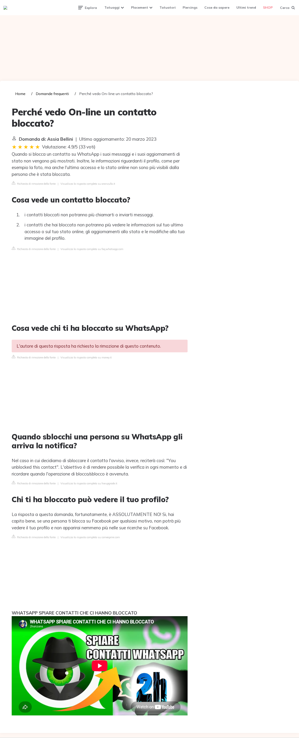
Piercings (190, 7)
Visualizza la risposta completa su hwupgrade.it (89, 483)
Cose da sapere (216, 7)
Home (20, 93)
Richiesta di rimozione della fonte (36, 183)
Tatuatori (168, 7)
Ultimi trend (246, 7)
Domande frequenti (52, 93)
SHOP (268, 7)
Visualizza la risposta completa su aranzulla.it (88, 183)
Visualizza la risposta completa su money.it (86, 357)
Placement (139, 7)
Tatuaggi (112, 7)
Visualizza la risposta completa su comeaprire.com (90, 537)
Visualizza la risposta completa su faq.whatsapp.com (92, 249)
